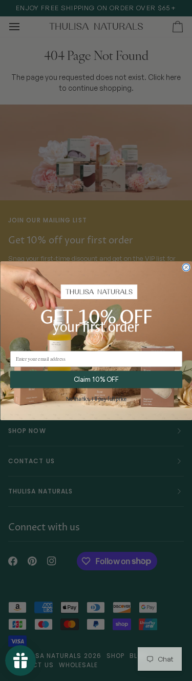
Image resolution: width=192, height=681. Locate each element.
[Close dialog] (185, 267)
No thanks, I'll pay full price (96, 399)
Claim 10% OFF (95, 379)
